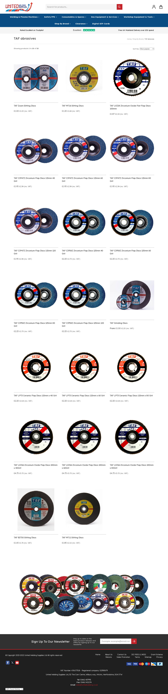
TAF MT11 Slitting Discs (72, 537)
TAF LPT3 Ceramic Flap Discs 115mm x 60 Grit (83, 395)
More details (24, 119)
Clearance (80, 23)
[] (119, 7)
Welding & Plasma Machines (24, 17)
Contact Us (121, 654)
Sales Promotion (123, 657)
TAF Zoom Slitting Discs (25, 105)
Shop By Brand (62, 23)
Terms (137, 657)
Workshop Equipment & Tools (138, 17)
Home (97, 654)
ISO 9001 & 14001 (138, 654)
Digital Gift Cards (101, 23)
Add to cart (24, 194)
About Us (108, 654)
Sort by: (136, 49)
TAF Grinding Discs (118, 323)
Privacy (159, 657)
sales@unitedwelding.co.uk (87, 685)
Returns (109, 657)
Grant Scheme (157, 654)
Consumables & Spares (73, 17)
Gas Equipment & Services (104, 17)
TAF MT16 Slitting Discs (73, 105)
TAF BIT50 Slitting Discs (25, 537)
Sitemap (148, 657)
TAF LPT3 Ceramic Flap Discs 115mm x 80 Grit (131, 395)
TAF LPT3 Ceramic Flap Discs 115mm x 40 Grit (35, 395)
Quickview (47, 119)
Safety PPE (49, 17)
